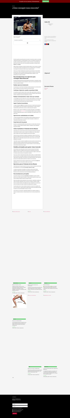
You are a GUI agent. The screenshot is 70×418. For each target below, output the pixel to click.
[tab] (35, 391)
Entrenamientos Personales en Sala (18, 409)
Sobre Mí (47, 22)
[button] (45, 1)
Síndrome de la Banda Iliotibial (16, 320)
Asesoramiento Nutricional (17, 411)
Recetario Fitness (49, 86)
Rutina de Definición (46, 284)
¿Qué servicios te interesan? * (17, 408)
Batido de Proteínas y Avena (16, 284)
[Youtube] (46, 44)
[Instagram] (48, 44)
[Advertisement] (27, 52)
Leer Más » (29, 373)
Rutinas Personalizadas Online (17, 410)
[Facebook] (45, 44)
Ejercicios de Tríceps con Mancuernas (33, 368)
